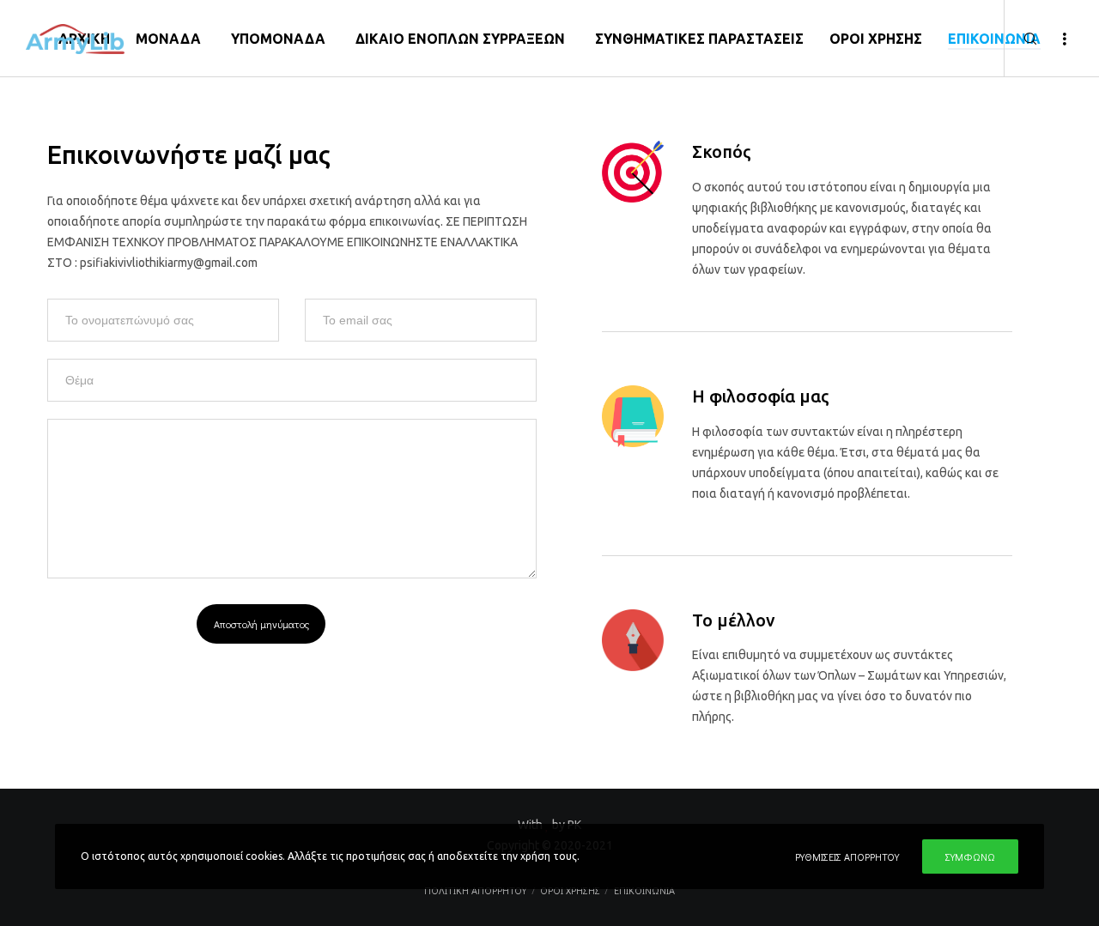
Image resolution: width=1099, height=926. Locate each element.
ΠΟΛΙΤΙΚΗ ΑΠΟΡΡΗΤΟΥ (475, 890)
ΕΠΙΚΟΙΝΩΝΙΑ (644, 890)
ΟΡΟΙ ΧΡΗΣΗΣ (570, 890)
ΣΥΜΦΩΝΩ (970, 856)
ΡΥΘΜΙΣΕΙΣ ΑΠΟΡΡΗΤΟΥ (847, 856)
